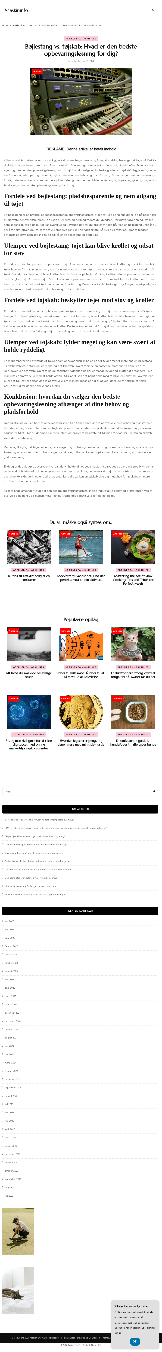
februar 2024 (11, 1071)
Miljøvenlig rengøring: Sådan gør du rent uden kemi (30, 886)
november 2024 (13, 1021)
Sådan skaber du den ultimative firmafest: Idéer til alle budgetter (37, 861)
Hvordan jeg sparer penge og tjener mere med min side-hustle (81, 742)
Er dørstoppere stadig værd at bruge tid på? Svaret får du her (133, 675)
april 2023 (10, 1129)
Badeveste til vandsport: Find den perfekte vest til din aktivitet (81, 578)
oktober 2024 (11, 1029)
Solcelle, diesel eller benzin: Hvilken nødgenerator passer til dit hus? (39, 819)
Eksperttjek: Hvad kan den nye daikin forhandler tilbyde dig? (35, 836)
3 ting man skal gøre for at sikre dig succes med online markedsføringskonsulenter (29, 744)
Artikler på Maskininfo (81, 39)
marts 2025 (10, 996)
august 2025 (11, 971)
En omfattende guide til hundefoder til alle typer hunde (133, 742)
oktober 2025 (11, 962)
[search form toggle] (153, 10)
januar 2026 (11, 954)
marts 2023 (10, 1137)
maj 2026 (9, 929)
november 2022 (13, 1162)
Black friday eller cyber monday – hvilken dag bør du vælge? (35, 894)
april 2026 (10, 937)
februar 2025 (11, 1004)
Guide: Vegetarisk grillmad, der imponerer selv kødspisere (34, 853)
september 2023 (13, 1087)
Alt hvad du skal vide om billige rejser (29, 675)
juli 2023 (9, 1104)
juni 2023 (9, 1112)
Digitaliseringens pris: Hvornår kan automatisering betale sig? (36, 844)
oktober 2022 (11, 1170)
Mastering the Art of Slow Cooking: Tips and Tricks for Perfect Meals (133, 580)
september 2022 (13, 1179)
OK (135, 1341)
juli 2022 (9, 1195)
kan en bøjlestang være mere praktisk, (63, 471)
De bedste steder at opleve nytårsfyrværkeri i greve (31, 877)
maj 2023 (9, 1120)
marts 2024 (10, 1062)
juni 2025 (9, 979)
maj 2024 (9, 1054)
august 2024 (11, 1037)
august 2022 (11, 1187)
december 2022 (13, 1154)
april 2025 (10, 987)
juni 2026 (9, 921)
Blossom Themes (100, 1337)
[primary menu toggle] (148, 10)
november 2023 (13, 1079)
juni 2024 (9, 1046)
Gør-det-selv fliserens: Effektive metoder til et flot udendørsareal (38, 869)
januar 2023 (11, 1145)
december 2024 (13, 1012)
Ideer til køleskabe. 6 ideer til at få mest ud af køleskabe (81, 675)
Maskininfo (16, 10)
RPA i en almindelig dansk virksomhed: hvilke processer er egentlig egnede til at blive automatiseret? (55, 828)
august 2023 (11, 1096)
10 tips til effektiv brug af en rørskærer (29, 578)
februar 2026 (11, 946)
